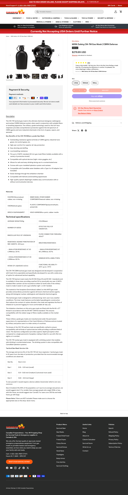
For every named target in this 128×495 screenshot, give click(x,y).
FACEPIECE (11, 197)
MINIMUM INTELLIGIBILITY (48, 258)
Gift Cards (111, 5)
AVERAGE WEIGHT (14, 221)
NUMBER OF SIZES (14, 228)
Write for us (87, 447)
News (120, 5)
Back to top (64, 413)
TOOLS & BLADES (70, 18)
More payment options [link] (97, 101)
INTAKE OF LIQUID (14, 266)
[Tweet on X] (78, 130)
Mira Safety (75, 41)
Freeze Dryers (61, 440)
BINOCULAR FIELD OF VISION (18, 235)
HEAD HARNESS (35, 212)
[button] (121, 12)
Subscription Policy (115, 443)
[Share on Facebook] (82, 130)
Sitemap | (13, 488)
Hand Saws (60, 451)
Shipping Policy (114, 436)
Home (7, 36)
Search (111, 428)
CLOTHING (77, 22)
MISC (87, 22)
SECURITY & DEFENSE (105, 18)
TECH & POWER (87, 18)
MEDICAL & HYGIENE (43, 22)
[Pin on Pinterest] (86, 130)
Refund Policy (113, 432)
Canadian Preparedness (27, 488)
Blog (84, 432)
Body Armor (60, 458)
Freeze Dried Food (62, 436)
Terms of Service (114, 447)
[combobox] (69, 12)
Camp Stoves (61, 443)
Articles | (8, 488)
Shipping (74, 55)
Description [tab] (10, 116)
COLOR (41, 221)
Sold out (105, 90)
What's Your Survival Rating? (19, 462)
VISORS (10, 206)
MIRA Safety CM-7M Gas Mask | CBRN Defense (22, 36)
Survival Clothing (62, 466)
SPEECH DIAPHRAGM (15, 212)
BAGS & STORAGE (62, 22)
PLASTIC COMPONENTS (38, 205)
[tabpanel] (34, 261)
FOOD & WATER (32, 18)
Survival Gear (61, 428)
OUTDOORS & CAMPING (51, 18)
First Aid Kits (60, 462)
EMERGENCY (17, 18)
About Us (86, 436)
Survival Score (87, 443)
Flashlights (60, 455)
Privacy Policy (113, 440)
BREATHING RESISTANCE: (47, 243)
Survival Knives (61, 447)
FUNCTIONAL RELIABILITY (48, 265)
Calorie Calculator (89, 440)
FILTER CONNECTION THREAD (49, 234)
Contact (85, 451)
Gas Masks (60, 432)
